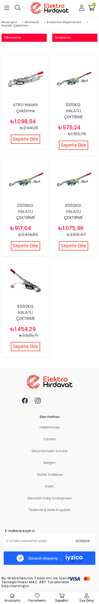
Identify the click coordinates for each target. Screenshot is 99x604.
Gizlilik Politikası (50, 474)
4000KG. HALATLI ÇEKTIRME (25, 312)
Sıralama (62, 37)
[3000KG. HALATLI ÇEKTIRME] (73, 180)
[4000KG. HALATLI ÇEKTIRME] (25, 280)
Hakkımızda (50, 427)
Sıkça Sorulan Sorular (49, 450)
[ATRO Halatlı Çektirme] (25, 79)
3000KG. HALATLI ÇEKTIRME (73, 211)
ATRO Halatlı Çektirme (25, 108)
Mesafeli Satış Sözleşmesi (49, 498)
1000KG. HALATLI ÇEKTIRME (73, 111)
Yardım (50, 439)
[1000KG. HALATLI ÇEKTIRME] (73, 79)
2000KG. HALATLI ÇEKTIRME (25, 211)
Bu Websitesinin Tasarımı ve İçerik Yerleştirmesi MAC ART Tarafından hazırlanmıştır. (36, 582)
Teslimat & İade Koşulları (49, 509)
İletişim (49, 462)
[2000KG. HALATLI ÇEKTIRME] (25, 180)
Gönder (83, 541)
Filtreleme (12, 37)
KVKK (49, 486)
